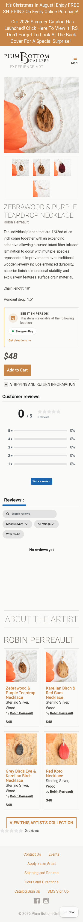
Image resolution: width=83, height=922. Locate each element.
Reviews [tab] (14, 500)
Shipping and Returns (41, 873)
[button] (41, 430)
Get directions (18, 340)
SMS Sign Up (58, 891)
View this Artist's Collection (41, 822)
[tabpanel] (41, 555)
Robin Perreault (16, 222)
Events (53, 854)
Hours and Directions (42, 882)
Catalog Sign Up (27, 891)
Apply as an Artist (41, 863)
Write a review (41, 481)
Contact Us (32, 854)
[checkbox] (13, 534)
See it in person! (35, 313)
